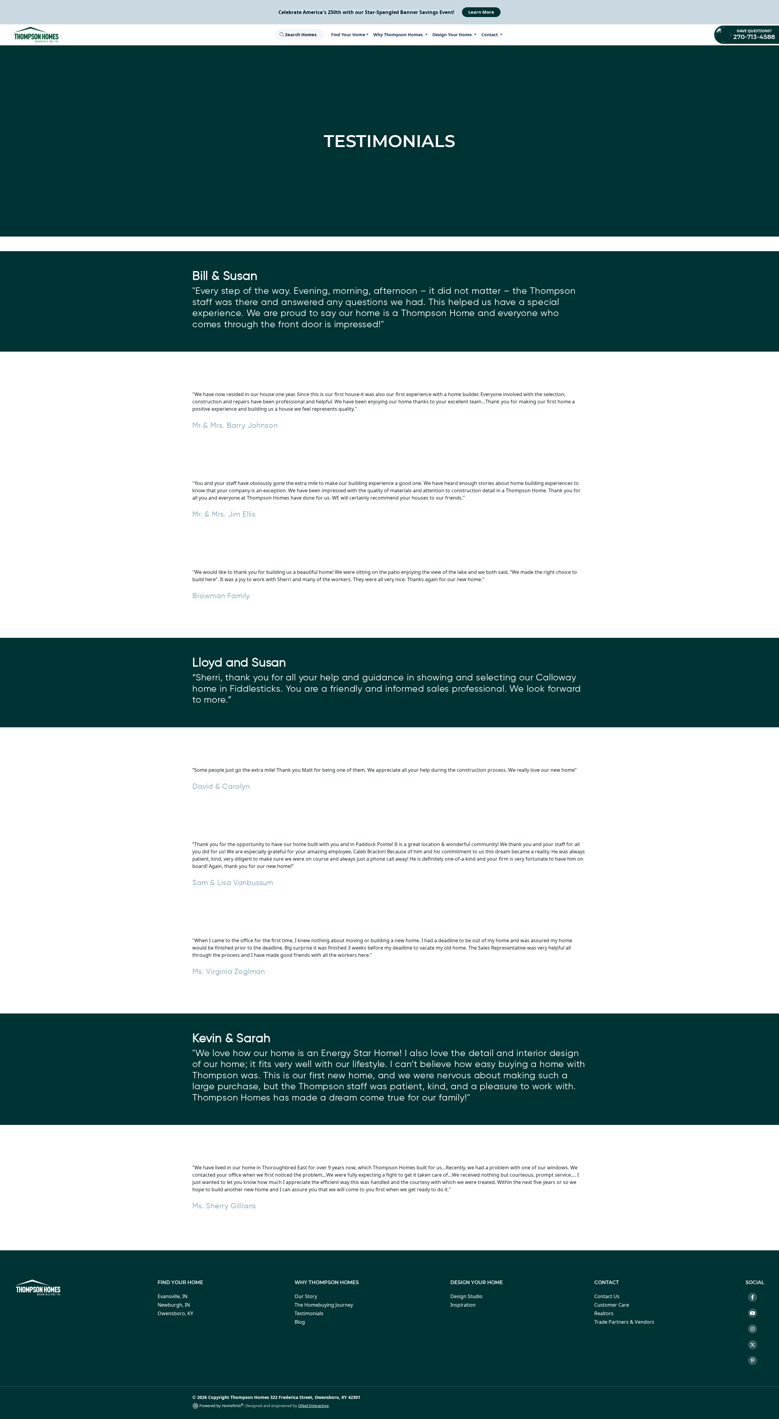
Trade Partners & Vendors (624, 1322)
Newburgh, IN (174, 1304)
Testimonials (309, 1313)
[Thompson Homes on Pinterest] (755, 1361)
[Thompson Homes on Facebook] (755, 1298)
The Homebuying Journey (324, 1304)
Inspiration (463, 1304)
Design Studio (466, 1296)
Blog (300, 1322)
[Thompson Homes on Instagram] (755, 1329)
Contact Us (607, 1296)
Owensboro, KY (175, 1313)
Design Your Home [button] (452, 34)
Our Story (306, 1296)
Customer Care (611, 1304)
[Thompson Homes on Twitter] (755, 1345)
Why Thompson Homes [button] (398, 34)
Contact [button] (490, 34)
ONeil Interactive (313, 1405)
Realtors (603, 1313)
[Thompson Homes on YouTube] (755, 1313)
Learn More (481, 12)
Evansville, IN (172, 1296)
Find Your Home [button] (348, 34)
